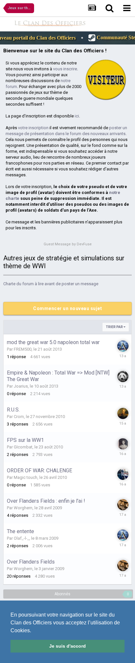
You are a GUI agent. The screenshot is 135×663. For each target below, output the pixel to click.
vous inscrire (65, 68)
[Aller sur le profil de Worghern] (122, 505)
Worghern (23, 507)
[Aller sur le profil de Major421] (122, 444)
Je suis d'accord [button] (67, 646)
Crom (19, 416)
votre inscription (33, 127)
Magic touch (25, 477)
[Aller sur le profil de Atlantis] (122, 346)
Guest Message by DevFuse (68, 244)
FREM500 (22, 349)
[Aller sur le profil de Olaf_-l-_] (122, 413)
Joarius (21, 386)
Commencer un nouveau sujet (67, 308)
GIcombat (23, 447)
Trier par (115, 327)
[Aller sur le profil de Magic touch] (122, 474)
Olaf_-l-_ (21, 538)
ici (77, 115)
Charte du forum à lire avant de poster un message (50, 283)
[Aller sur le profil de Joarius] (122, 376)
